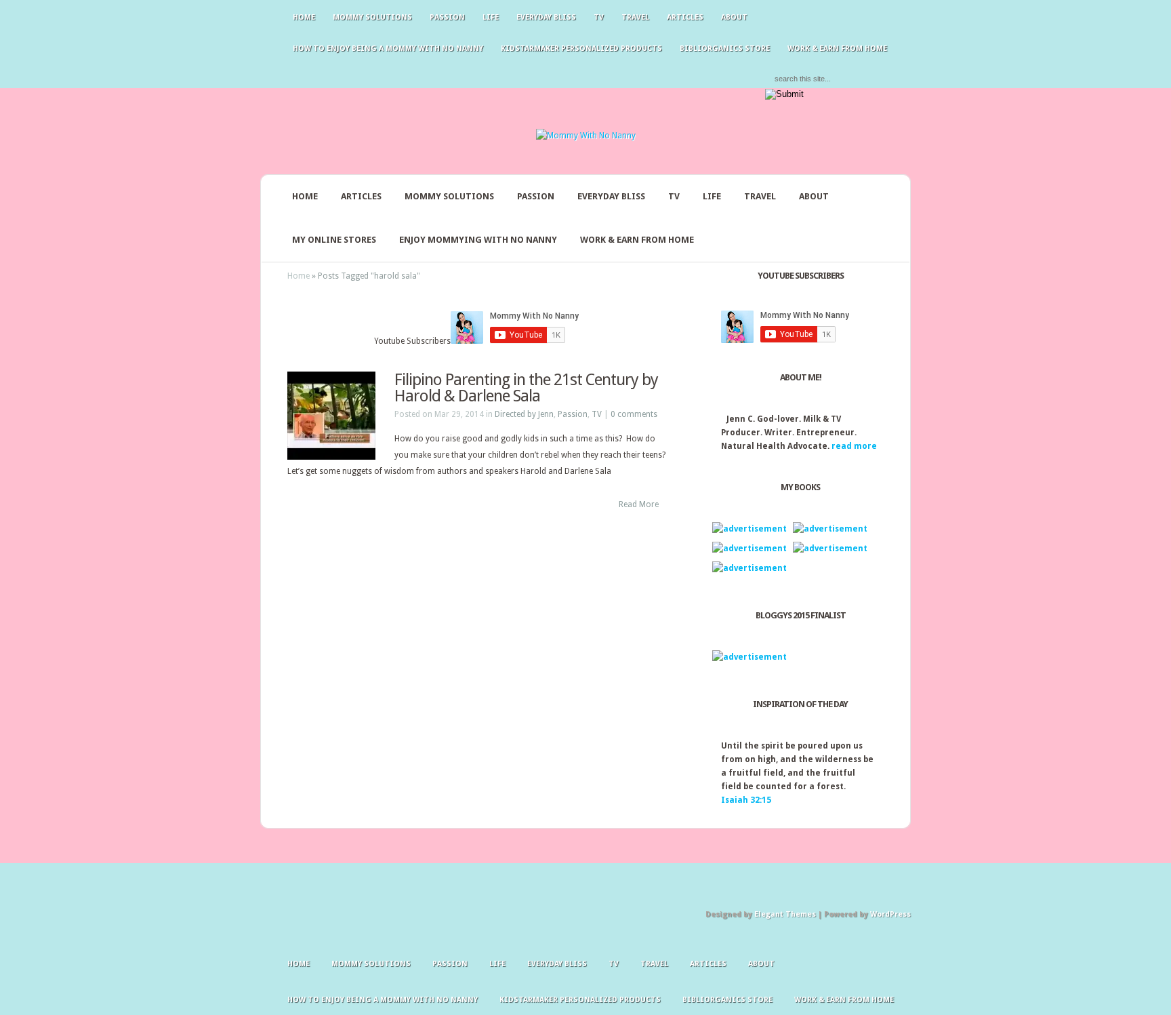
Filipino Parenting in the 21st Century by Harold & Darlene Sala (526, 387)
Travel (635, 17)
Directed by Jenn (524, 414)
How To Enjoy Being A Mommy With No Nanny (388, 48)
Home (304, 17)
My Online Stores (334, 240)
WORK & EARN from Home (637, 240)
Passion (447, 17)
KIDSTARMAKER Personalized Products (581, 48)
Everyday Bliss (546, 17)
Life (490, 17)
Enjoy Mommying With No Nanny (478, 240)
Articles (685, 17)
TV (599, 17)
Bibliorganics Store (725, 48)
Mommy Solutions (372, 17)
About (734, 17)
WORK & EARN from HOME (837, 48)
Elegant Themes (785, 914)
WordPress (890, 914)
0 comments (634, 414)
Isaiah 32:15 (746, 800)
